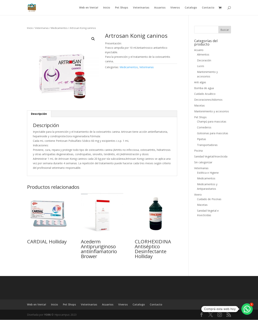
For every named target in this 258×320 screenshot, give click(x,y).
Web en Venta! (88, 7)
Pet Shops (121, 7)
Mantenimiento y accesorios (211, 111)
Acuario (198, 50)
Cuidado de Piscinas (209, 199)
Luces (200, 66)
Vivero (198, 194)
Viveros (175, 7)
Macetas (199, 105)
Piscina (198, 150)
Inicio (106, 7)
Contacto (208, 7)
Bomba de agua (204, 88)
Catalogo (191, 7)
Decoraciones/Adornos (208, 99)
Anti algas (200, 82)
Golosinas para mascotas (212, 133)
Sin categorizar (203, 162)
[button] (93, 38)
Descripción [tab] (39, 114)
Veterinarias (141, 7)
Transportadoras (207, 145)
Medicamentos (59, 28)
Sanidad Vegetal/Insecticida (210, 156)
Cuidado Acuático (205, 94)
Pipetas (201, 139)
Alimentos (203, 54)
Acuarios (159, 7)
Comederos (204, 127)
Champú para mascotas (211, 121)
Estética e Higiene (208, 172)
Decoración (204, 60)
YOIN (47, 314)
